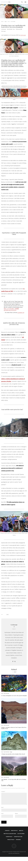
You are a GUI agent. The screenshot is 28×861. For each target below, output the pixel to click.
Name (2, 807)
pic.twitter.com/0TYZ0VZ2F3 (10, 310)
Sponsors (18, 839)
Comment (3, 791)
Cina (7, 614)
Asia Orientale (9, 29)
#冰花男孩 (16, 308)
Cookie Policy (9, 836)
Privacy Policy (10, 839)
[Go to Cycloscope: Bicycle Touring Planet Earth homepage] (6, 2)
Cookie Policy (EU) (18, 836)
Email (2, 813)
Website (16, 813)
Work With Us (14, 830)
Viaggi (11, 751)
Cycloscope (3, 29)
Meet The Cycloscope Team (10, 833)
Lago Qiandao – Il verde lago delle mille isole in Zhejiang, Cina (13, 780)
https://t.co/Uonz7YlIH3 (9, 308)
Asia (14, 29)
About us (21, 830)
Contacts (7, 830)
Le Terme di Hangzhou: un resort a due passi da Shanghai (14, 695)
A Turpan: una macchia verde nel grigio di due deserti (13, 754)
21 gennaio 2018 (20, 312)
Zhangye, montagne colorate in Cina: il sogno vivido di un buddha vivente (13, 728)
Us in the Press (20, 833)
